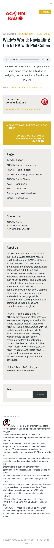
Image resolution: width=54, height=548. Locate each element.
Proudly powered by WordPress (19, 540)
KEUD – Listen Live (17, 188)
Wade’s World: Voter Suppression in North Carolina (30, 138)
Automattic (27, 543)
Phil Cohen (22, 88)
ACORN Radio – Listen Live (21, 165)
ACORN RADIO (15, 160)
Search (10, 389)
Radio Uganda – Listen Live (21, 193)
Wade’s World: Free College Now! (28, 126)
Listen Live (14, 513)
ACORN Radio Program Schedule (24, 174)
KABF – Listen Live (17, 183)
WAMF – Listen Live (17, 197)
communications (25, 34)
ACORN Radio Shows (18, 179)
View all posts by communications (23, 109)
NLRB (13, 88)
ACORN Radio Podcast (19, 169)
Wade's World (43, 34)
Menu (46, 11)
